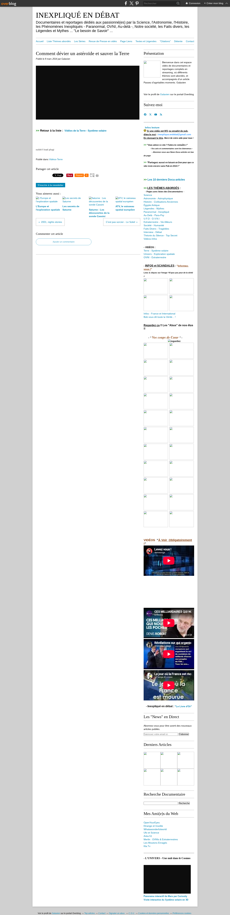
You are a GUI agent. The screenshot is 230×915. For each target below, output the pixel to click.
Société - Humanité (154, 225)
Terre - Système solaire (156, 250)
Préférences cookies (182, 913)
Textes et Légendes (146, 41)
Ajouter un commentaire (64, 242)
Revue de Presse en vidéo (103, 41)
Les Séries (79, 41)
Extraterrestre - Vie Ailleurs (158, 222)
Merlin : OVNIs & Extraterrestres (161, 839)
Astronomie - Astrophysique (158, 198)
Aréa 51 (148, 836)
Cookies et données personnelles (153, 913)
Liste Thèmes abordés (59, 41)
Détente (178, 41)
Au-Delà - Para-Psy (154, 215)
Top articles (89, 913)
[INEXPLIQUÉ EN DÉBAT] (152, 69)
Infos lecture (152, 127)
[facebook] (126, 3)
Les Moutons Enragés (155, 842)
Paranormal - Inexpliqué (156, 212)
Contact (190, 41)
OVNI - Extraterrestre (155, 257)
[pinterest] (137, 3)
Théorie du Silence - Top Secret (160, 235)
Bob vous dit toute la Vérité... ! (160, 317)
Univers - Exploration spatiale (159, 254)
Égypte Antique (152, 205)
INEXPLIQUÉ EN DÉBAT (77, 15)
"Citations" (165, 41)
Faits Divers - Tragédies (156, 228)
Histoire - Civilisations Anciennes (161, 201)
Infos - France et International (159, 313)
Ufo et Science (151, 832)
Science (148, 195)
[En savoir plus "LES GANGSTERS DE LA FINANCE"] (168, 777)
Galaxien (165, 94)
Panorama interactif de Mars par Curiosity (165, 896)
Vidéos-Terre (56, 159)
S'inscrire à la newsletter (50, 185)
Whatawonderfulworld (155, 829)
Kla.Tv (147, 846)
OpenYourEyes (152, 822)
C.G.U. (132, 913)
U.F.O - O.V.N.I (151, 218)
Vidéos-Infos (150, 238)
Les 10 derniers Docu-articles (166, 179)
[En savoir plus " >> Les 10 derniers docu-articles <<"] (152, 760)
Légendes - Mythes (154, 208)
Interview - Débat (153, 232)
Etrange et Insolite (153, 826)
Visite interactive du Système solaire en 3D (166, 899)
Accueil (39, 41)
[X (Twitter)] (131, 3)
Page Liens (126, 41)
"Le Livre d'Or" (183, 706)
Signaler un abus (117, 913)
